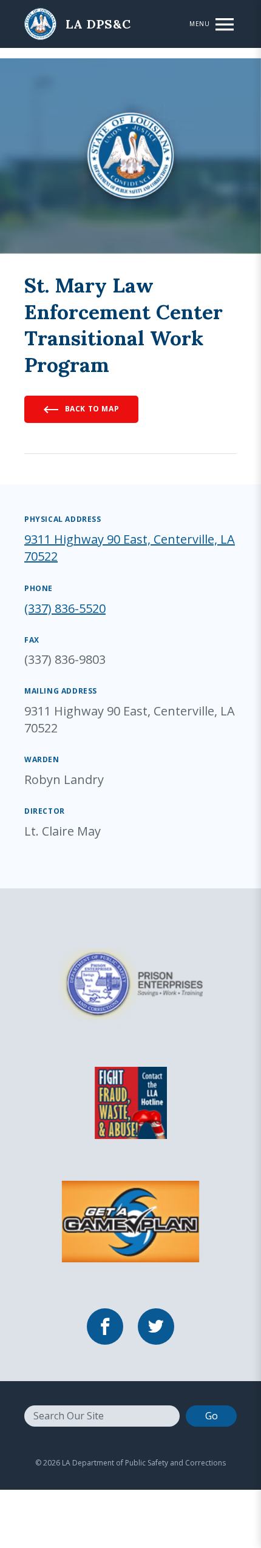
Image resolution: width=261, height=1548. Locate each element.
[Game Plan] (130, 1220)
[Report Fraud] (130, 1101)
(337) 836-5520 (65, 608)
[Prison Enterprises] (130, 983)
